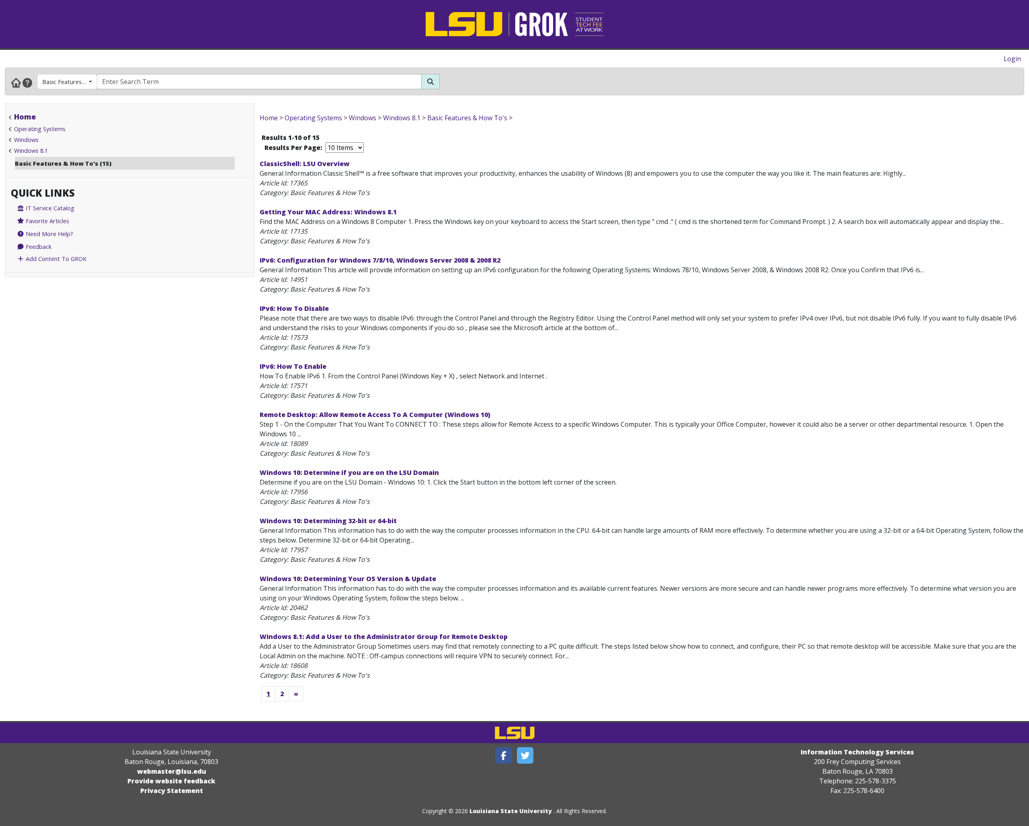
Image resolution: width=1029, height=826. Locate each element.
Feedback (37, 246)
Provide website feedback (171, 781)
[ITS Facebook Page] (503, 755)
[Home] (16, 82)
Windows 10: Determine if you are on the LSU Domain (349, 472)
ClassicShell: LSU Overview (305, 163)
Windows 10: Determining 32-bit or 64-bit (328, 520)
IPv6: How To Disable (294, 308)
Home (25, 116)
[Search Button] (430, 81)
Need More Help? (48, 234)
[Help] (27, 82)
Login (1012, 58)
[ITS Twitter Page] (525, 755)
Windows (26, 140)
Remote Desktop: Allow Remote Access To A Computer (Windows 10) (375, 414)
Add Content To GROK (55, 259)
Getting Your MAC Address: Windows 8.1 (328, 212)
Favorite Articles (46, 221)
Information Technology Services (857, 752)
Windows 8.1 (31, 150)
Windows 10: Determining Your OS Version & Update (348, 578)
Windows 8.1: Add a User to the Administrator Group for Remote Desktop (384, 636)
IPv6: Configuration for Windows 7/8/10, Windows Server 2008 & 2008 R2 (380, 260)
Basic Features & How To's (69, 82)
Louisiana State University (510, 811)
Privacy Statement (171, 790)
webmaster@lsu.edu (171, 771)
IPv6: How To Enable (293, 366)
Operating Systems (40, 129)
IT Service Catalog (49, 208)
